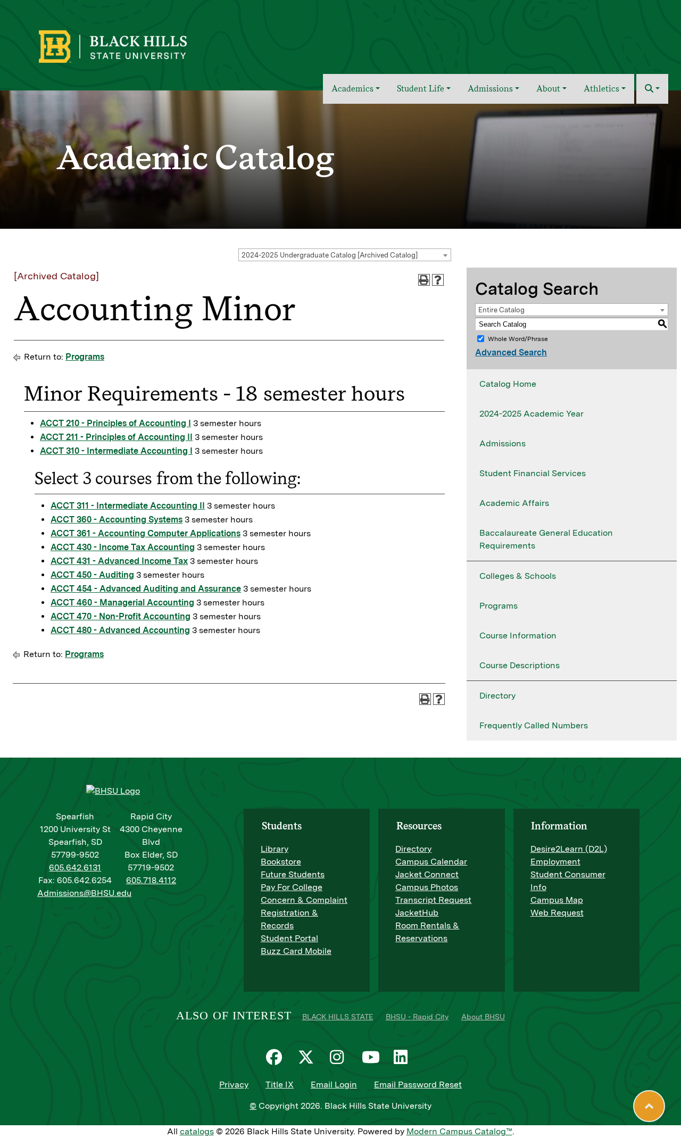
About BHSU (483, 1016)
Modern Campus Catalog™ (459, 1131)
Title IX (279, 1084)
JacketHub (416, 913)
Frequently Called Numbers (533, 725)
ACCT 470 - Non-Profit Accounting (120, 616)
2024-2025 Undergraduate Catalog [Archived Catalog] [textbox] (330, 255)
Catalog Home (507, 384)
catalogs (197, 1131)
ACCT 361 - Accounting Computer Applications (145, 533)
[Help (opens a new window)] (438, 280)
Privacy (233, 1084)
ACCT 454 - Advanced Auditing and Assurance (146, 589)
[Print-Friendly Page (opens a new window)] (424, 280)
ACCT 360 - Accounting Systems (116, 519)
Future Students (293, 874)
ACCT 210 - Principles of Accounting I (115, 423)
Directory (497, 696)
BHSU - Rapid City (417, 1016)
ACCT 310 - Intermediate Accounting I (116, 451)
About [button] (548, 89)
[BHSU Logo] (136, 45)
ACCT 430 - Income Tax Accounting (123, 547)
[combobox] (344, 254)
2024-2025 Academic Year (531, 414)
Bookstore (281, 862)
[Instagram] (340, 1057)
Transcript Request (433, 900)
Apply (613, 39)
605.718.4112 (151, 880)
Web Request (557, 913)
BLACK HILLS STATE (337, 1016)
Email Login (334, 1084)
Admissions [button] (490, 89)
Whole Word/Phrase (518, 339)
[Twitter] (308, 1057)
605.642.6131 (75, 867)
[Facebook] (276, 1057)
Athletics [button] (601, 89)
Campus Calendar (431, 862)
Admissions (502, 443)
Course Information (518, 635)
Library (274, 849)
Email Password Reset (418, 1084)
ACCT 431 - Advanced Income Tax (119, 561)
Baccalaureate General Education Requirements (546, 539)
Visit (582, 39)
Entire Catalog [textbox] (501, 310)
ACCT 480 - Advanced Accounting (120, 630)
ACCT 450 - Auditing (92, 575)
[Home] (307, 89)
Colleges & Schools (517, 576)
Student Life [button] (420, 89)
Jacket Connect (427, 874)
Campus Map (556, 900)
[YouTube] (372, 1057)
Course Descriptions (519, 665)
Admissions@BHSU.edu (84, 893)
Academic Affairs (514, 503)
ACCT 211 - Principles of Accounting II (116, 437)
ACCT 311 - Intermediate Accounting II (128, 506)
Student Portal (289, 938)
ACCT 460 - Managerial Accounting (122, 602)
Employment (555, 862)
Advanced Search (511, 352)
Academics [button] (352, 89)
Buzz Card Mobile (296, 951)
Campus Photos (426, 887)
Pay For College (291, 887)
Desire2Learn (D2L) (568, 849)
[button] (652, 89)
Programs (84, 357)
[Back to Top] (649, 1106)
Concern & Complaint (304, 900)
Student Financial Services (532, 473)
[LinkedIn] (404, 1057)
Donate (649, 39)
